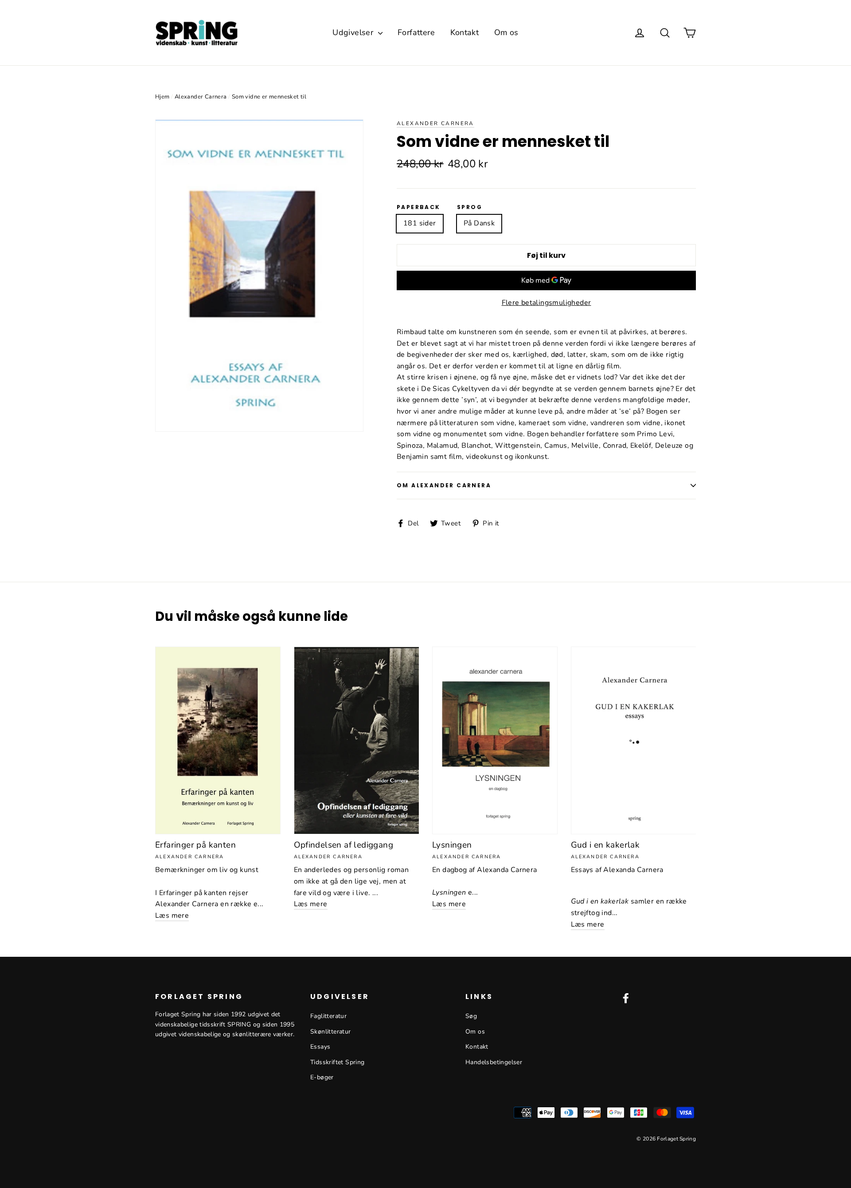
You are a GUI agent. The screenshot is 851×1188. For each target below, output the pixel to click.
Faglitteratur (328, 1016)
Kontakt (464, 32)
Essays (320, 1046)
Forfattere (416, 32)
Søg (471, 1016)
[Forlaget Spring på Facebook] (626, 998)
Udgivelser (353, 32)
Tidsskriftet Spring (337, 1062)
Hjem (162, 97)
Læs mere (172, 915)
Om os (506, 32)
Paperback (419, 207)
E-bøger (322, 1077)
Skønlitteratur (330, 1031)
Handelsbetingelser (493, 1062)
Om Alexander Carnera (444, 485)
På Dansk (479, 223)
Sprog (469, 207)
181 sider (419, 223)
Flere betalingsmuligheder (546, 303)
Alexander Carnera (201, 97)
